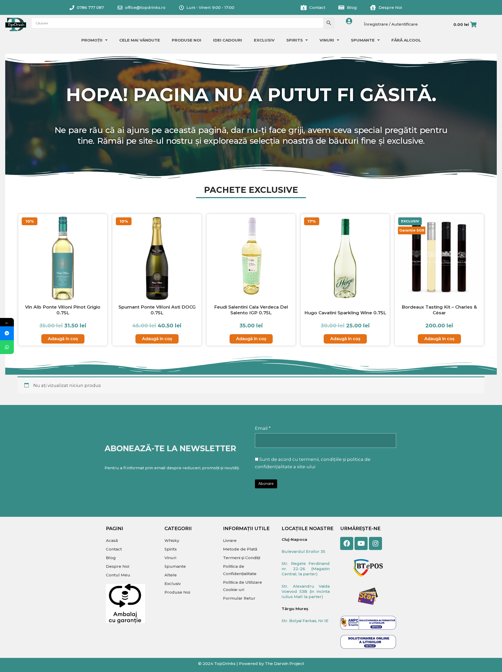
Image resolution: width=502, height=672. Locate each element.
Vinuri (327, 40)
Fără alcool (406, 40)
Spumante (363, 40)
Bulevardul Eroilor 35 (303, 551)
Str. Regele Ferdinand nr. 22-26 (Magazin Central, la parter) (306, 568)
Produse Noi (186, 40)
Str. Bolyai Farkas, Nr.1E (305, 620)
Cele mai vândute (139, 40)
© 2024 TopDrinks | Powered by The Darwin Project (251, 663)
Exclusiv (264, 40)
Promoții (91, 40)
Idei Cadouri (227, 40)
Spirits (294, 40)
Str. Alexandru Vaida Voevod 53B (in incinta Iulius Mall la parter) (306, 591)
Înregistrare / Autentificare (391, 24)
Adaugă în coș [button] (63, 338)
